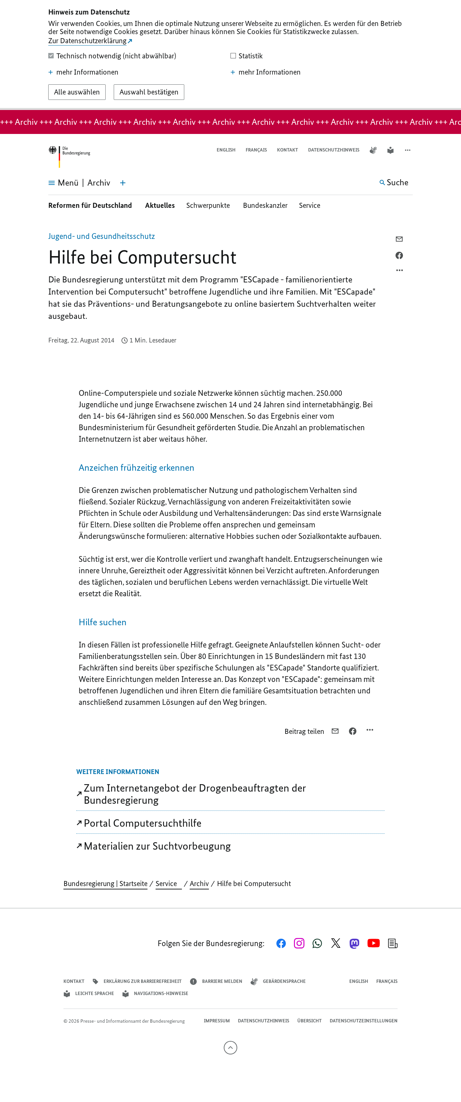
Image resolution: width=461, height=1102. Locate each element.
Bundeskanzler (265, 205)
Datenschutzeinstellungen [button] (364, 1021)
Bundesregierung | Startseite (105, 883)
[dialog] (230, 55)
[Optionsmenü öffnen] (400, 272)
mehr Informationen (87, 72)
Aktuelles (160, 205)
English (226, 150)
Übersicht (309, 1021)
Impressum (217, 1021)
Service (312, 205)
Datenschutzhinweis (333, 150)
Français (256, 150)
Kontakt (287, 150)
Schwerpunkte (209, 205)
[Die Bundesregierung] (69, 157)
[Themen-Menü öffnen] (123, 183)
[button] (408, 150)
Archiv (199, 883)
